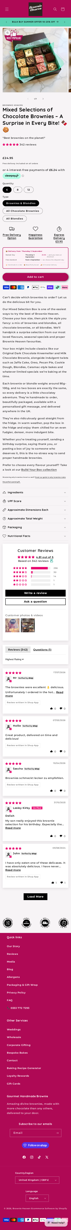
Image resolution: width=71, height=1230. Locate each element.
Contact (12, 1060)
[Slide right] (43, 99)
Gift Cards (13, 1083)
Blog (10, 969)
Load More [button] (35, 896)
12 (28, 189)
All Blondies (14, 218)
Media (11, 961)
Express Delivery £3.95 (59, 238)
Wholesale (14, 1037)
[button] (7, 9)
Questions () (42, 649)
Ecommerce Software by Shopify (49, 1208)
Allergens (13, 977)
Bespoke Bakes (17, 1052)
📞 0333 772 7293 (18, 1008)
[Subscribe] (57, 1133)
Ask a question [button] (35, 601)
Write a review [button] (35, 593)
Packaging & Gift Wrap (22, 984)
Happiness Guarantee (35, 236)
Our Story (13, 946)
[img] (13, 672)
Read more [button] (13, 828)
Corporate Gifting (19, 1045)
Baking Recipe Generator (24, 1068)
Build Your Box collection (39, 469)
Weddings (14, 1029)
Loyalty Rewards (18, 1075)
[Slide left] (28, 99)
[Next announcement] (64, 22)
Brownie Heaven (22, 1208)
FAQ (10, 1000)
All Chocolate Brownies (22, 210)
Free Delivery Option (12, 236)
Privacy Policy (16, 992)
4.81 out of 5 (44, 557)
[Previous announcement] (6, 22)
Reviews (12, 953)
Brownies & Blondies (21, 203)
